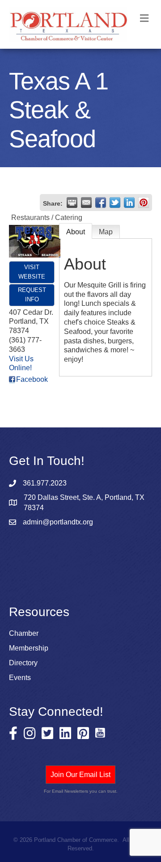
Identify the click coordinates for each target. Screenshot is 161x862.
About (75, 232)
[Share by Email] (86, 202)
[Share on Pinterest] (143, 202)
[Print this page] (72, 202)
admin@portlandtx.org (58, 522)
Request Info (32, 295)
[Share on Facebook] (100, 202)
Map (106, 232)
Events (20, 677)
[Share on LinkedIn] (129, 202)
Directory (23, 663)
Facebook (32, 379)
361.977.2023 (45, 483)
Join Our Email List (80, 774)
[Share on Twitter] (115, 202)
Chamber (23, 633)
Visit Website (31, 272)
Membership (28, 648)
